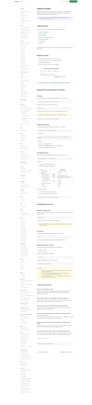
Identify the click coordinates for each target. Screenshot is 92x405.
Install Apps (23, 282)
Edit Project (23, 221)
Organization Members (24, 252)
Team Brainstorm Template (25, 379)
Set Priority (22, 51)
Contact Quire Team (24, 351)
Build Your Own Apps (24, 287)
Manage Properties (24, 235)
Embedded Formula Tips (26, 121)
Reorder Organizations (24, 248)
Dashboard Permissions (25, 185)
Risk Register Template (24, 383)
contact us (42, 343)
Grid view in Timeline (24, 158)
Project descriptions (43, 33)
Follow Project (23, 224)
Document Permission (24, 193)
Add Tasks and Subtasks (25, 42)
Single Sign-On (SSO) (24, 328)
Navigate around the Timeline (25, 157)
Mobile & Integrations (24, 37)
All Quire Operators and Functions (26, 109)
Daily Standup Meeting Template (26, 378)
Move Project (23, 223)
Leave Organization (24, 254)
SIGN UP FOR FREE (73, 1)
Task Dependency (24, 163)
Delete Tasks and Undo (25, 44)
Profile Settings (23, 316)
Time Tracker (23, 178)
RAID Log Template (24, 386)
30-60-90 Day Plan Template (26, 385)
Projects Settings (23, 237)
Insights (22, 211)
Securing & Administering (25, 36)
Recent (22, 264)
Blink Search (23, 274)
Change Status (23, 56)
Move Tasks (23, 63)
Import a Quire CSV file (24, 293)
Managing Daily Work (24, 29)
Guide (21, 1)
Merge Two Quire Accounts (25, 358)
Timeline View (23, 153)
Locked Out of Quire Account (26, 356)
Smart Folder (45, 37)
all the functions (44, 118)
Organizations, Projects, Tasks (26, 12)
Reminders (22, 319)
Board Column (23, 138)
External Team (23, 86)
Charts (22, 198)
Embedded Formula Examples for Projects (27, 119)
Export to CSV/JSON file (25, 300)
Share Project (23, 226)
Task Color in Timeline (24, 155)
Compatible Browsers (24, 353)
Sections (22, 73)
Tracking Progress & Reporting (26, 30)
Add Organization (23, 245)
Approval (22, 82)
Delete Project (23, 240)
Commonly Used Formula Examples (27, 107)
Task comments (42, 41)
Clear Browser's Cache (25, 355)
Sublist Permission (24, 130)
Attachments (23, 60)
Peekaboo (22, 84)
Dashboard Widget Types (25, 186)
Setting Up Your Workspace (25, 27)
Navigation (22, 19)
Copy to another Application (25, 298)
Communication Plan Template (26, 392)
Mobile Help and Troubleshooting (26, 346)
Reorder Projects (23, 230)
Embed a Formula (25, 116)
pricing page (52, 18)
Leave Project (23, 238)
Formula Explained (24, 106)
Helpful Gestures (23, 341)
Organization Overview (24, 250)
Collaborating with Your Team (25, 32)
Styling (22, 89)
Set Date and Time (24, 46)
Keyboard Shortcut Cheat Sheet (26, 309)
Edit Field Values (23, 147)
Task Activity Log (24, 94)
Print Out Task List (24, 96)
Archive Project (23, 228)
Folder (40, 37)
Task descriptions (42, 35)
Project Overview (24, 231)
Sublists (22, 128)
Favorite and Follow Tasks (25, 65)
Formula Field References (25, 111)
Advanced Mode (23, 311)
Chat (21, 204)
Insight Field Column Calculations (26, 214)
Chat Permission (23, 206)
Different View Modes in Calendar (26, 170)
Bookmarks (23, 262)
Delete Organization (24, 255)
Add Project (23, 219)
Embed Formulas (23, 113)
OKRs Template (23, 374)
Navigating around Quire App (25, 334)
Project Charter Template (25, 390)
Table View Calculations (25, 148)
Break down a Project (24, 336)
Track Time (23, 176)
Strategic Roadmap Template (25, 381)
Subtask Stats (23, 91)
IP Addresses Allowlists (25, 329)
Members (22, 13)
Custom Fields (23, 101)
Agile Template (23, 372)
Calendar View (23, 168)
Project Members (24, 233)
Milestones (22, 75)
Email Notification (24, 321)
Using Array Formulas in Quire (66, 352)
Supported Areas (25, 115)
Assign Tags (23, 49)
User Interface (23, 10)
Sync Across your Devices (25, 20)
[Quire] (17, 1)
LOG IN (67, 1)
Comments (22, 58)
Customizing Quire (24, 34)
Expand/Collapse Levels (25, 80)
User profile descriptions (44, 39)
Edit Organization (23, 247)
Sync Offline (23, 22)
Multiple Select (23, 67)
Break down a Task (24, 338)
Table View (23, 145)
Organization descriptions (44, 32)
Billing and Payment (24, 363)
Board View (23, 135)
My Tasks (22, 260)
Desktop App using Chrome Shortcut (27, 280)
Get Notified (23, 87)
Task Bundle (23, 137)
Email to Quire (23, 77)
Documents (23, 191)
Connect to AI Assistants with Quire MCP (26, 285)
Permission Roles (23, 304)
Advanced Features (24, 339)
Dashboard (22, 183)
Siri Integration (23, 345)
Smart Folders (23, 267)
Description (23, 53)
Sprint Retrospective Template (26, 388)
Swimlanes (22, 140)
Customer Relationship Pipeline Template (26, 371)
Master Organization (24, 365)
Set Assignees (23, 47)
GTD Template (23, 376)
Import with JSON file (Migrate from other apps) (27, 296)
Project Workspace (24, 15)
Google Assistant (23, 343)
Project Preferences (24, 323)
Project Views (23, 17)
